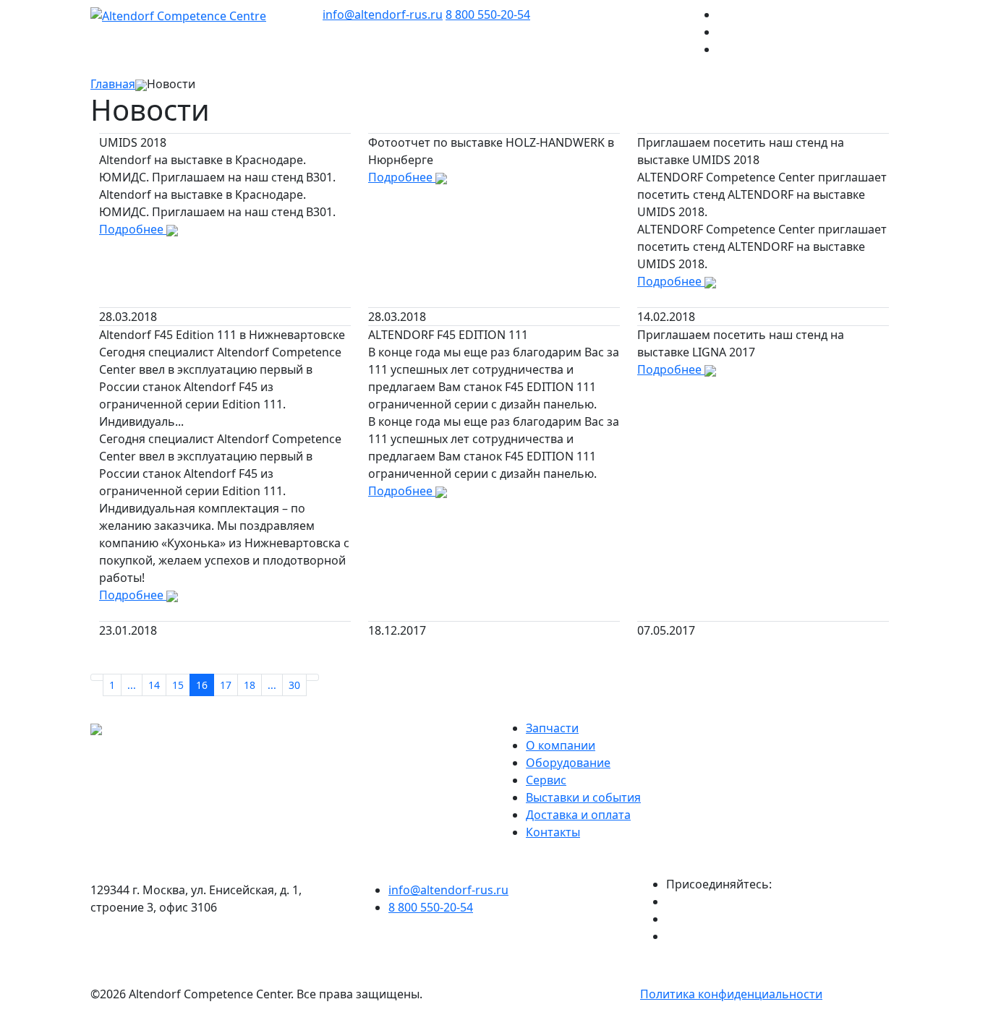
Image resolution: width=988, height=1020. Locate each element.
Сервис (546, 780)
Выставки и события (583, 797)
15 (178, 685)
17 (225, 685)
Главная (112, 84)
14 (154, 685)
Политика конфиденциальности (731, 994)
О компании (560, 745)
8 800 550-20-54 (488, 14)
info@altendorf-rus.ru (383, 14)
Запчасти (552, 728)
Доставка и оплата (578, 815)
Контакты (553, 832)
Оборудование (568, 763)
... (131, 685)
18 (249, 685)
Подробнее (132, 229)
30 (294, 685)
